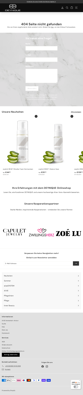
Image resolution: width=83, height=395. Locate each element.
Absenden (31, 88)
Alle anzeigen (76, 112)
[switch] (76, 386)
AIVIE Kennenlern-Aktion (10, 321)
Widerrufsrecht (7, 345)
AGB (3, 342)
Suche (4, 324)
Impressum (6, 333)
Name (28, 44)
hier (52, 27)
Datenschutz (6, 348)
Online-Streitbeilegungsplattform (13, 351)
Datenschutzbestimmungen (37, 99)
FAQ (3, 327)
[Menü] (79, 381)
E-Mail (28, 55)
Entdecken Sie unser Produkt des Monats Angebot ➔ (41, 1)
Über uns (5, 330)
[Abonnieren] (76, 263)
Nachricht (30, 66)
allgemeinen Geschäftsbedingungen (45, 97)
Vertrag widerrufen (11, 355)
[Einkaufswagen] (71, 7)
